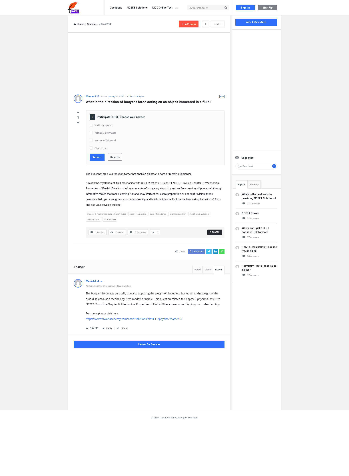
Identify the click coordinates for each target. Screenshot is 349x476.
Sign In (245, 7)
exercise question (178, 213)
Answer (215, 231)
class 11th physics (138, 213)
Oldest (207, 269)
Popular (242, 184)
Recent (218, 269)
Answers (254, 184)
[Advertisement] (149, 63)
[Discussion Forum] (86, 7)
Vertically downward (106, 132)
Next (216, 24)
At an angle (101, 148)
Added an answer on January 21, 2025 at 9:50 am (108, 285)
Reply (109, 328)
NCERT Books (250, 213)
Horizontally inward (105, 140)
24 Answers (253, 256)
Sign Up (267, 7)
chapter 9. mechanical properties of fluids (106, 213)
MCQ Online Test (162, 7)
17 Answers (253, 275)
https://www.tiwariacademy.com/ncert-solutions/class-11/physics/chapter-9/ (134, 319)
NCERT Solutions (137, 7)
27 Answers (253, 237)
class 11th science (158, 213)
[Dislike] (78, 122)
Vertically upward (104, 125)
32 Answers (253, 218)
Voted (197, 269)
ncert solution (93, 219)
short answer (110, 219)
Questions (116, 7)
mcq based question (199, 213)
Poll (222, 96)
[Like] (78, 112)
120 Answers (253, 203)
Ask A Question (256, 22)
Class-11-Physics (136, 96)
